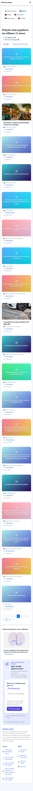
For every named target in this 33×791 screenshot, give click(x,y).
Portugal (23, 18)
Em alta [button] (5, 44)
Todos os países (12, 11)
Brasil (24, 11)
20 (10, 620)
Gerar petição (15, 709)
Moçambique (11, 18)
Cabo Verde (21, 15)
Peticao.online (6, 2)
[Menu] (30, 2)
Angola (9, 15)
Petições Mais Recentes (20, 44)
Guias (4, 746)
